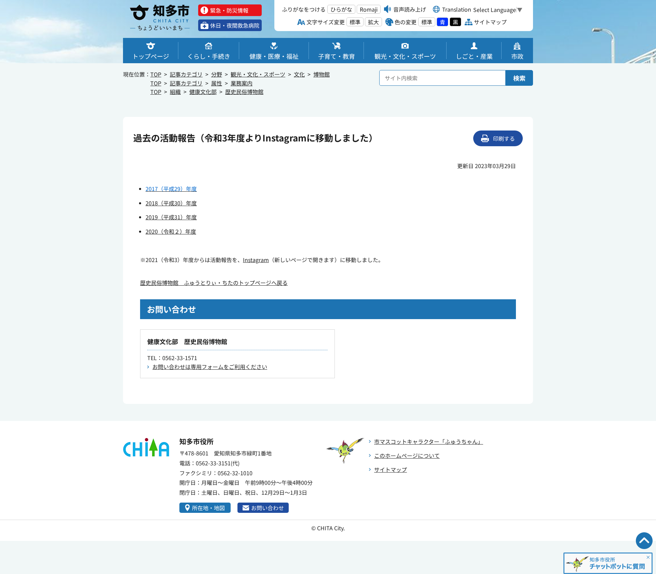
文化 (299, 74)
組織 (175, 91)
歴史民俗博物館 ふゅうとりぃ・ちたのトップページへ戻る (214, 282)
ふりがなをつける (304, 9)
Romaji (369, 9)
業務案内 (241, 83)
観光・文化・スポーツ (258, 74)
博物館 (321, 74)
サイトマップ (390, 469)
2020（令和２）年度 (171, 231)
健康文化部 (203, 91)
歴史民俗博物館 (244, 91)
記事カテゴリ (186, 74)
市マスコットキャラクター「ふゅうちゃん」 (428, 441)
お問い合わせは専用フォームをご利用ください (209, 367)
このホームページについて (407, 455)
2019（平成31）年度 (171, 217)
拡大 (373, 22)
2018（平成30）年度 (171, 203)
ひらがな (341, 9)
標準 (355, 22)
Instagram (256, 260)
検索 (519, 77)
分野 (216, 74)
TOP (155, 74)
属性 (216, 83)
